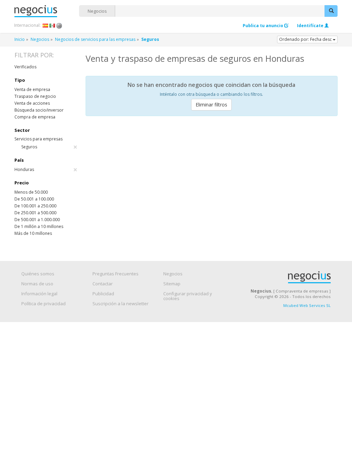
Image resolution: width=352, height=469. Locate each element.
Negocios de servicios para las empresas (95, 39)
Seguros (49, 147)
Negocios (97, 11)
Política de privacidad (43, 303)
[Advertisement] (211, 173)
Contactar (102, 283)
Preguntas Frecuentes (115, 273)
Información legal (39, 293)
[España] (45, 25)
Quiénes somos (37, 273)
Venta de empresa (32, 89)
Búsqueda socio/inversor (39, 110)
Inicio (19, 39)
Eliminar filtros (211, 104)
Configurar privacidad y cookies (187, 296)
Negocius (46, 11)
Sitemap (171, 283)
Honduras (45, 169)
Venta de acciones (32, 103)
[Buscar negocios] (331, 11)
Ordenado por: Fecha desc (306, 39)
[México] (52, 25)
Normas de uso (37, 283)
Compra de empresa (34, 117)
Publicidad (103, 293)
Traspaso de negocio (35, 96)
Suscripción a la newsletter (120, 303)
